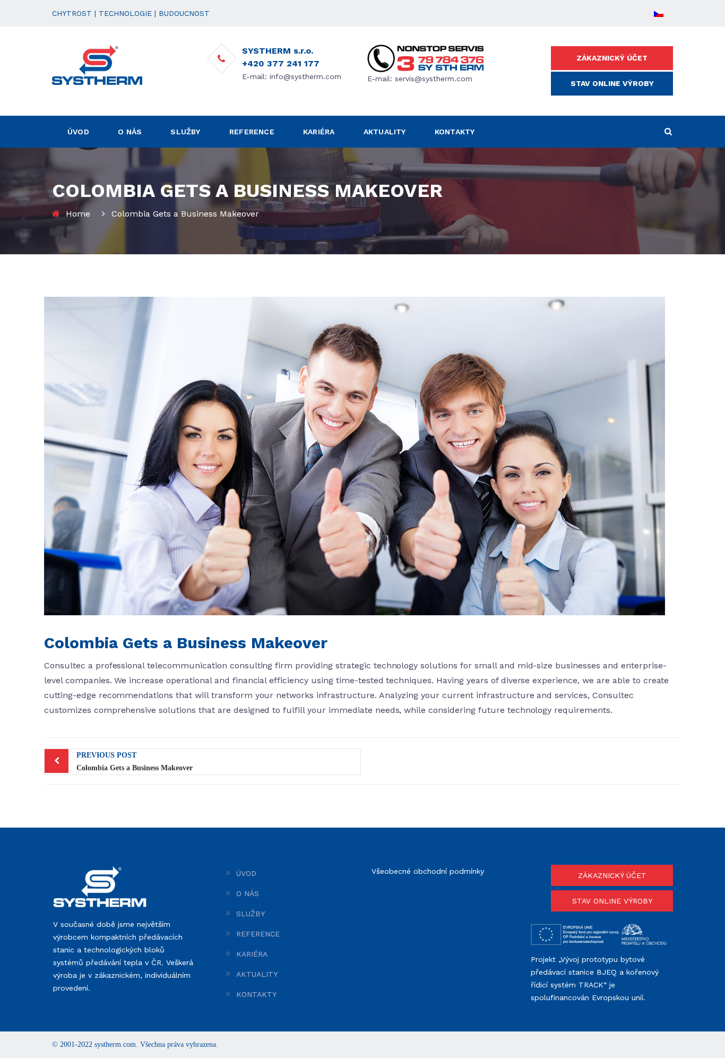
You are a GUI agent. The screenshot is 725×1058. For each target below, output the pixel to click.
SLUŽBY (185, 131)
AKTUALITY (385, 131)
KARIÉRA (318, 131)
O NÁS (130, 131)
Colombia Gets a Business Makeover (134, 761)
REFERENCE (251, 131)
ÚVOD (78, 131)
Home (78, 214)
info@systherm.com (305, 76)
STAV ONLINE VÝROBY (612, 83)
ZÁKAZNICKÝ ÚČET (612, 58)
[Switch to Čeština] (659, 13)
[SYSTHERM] (97, 64)
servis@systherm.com (433, 78)
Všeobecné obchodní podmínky (428, 871)
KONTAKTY (455, 131)
